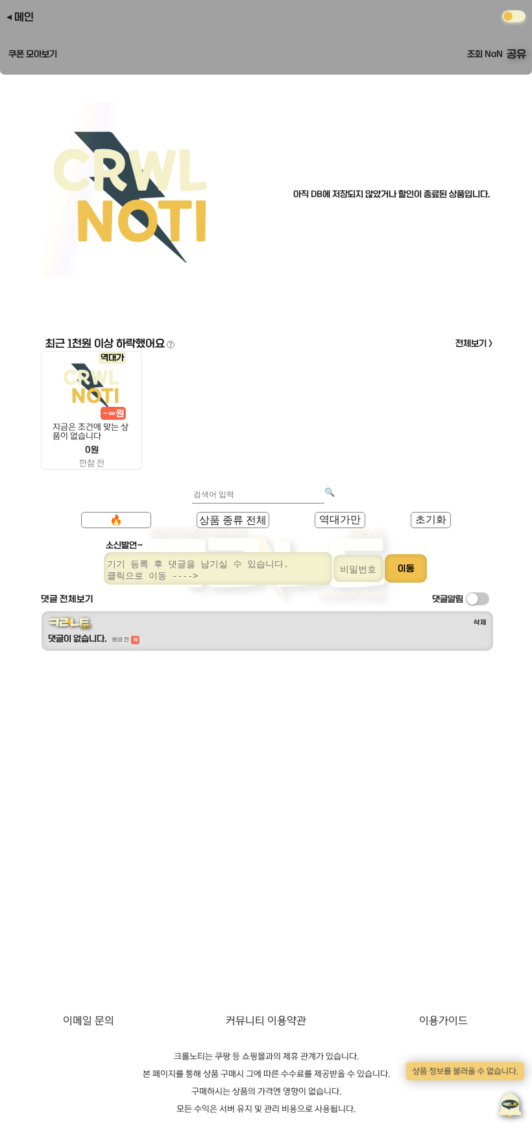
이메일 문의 (88, 1020)
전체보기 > (474, 343)
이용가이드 (443, 1020)
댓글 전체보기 (67, 598)
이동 (406, 568)
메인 (24, 17)
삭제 (480, 622)
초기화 (430, 519)
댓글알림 (447, 598)
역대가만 (340, 519)
